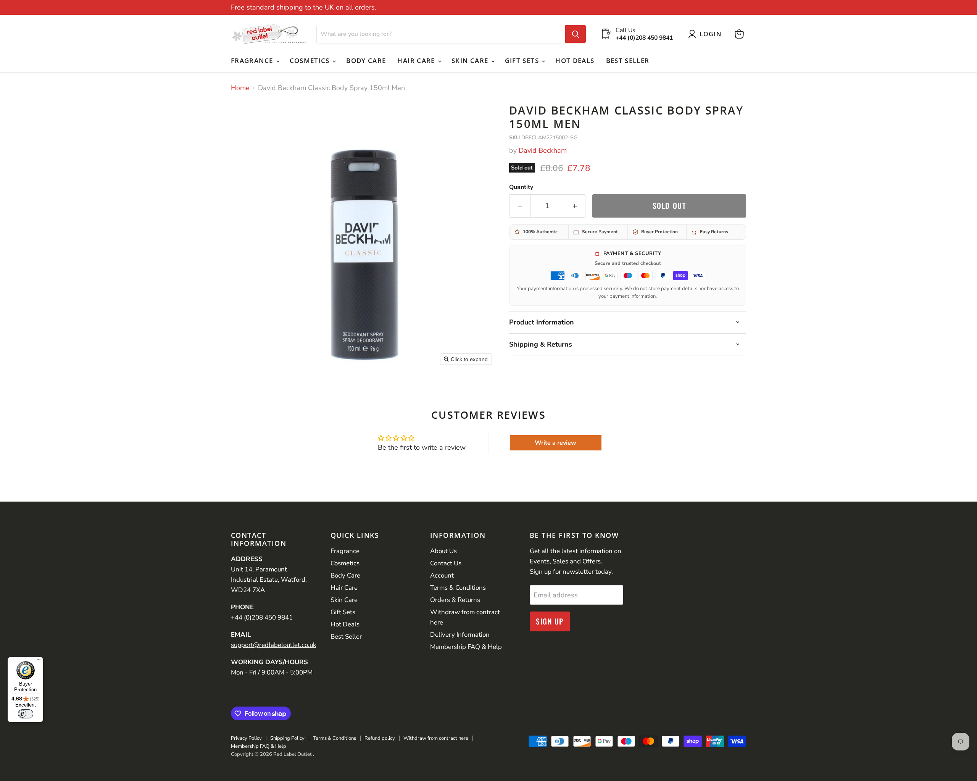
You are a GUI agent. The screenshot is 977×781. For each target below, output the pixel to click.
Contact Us (445, 563)
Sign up (550, 621)
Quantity (521, 187)
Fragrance (253, 60)
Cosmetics (311, 60)
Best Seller (628, 60)
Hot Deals (574, 60)
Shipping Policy (287, 738)
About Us (443, 551)
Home (240, 88)
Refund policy (379, 738)
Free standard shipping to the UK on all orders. (303, 7)
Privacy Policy (246, 738)
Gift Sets (523, 60)
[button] (706, 34)
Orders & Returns (455, 599)
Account (442, 575)
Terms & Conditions (458, 587)
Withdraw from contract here (435, 738)
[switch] (25, 713)
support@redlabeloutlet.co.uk (273, 645)
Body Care (366, 60)
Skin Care (470, 60)
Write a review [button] (555, 443)
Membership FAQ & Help (466, 646)
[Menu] (38, 661)
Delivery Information (460, 634)
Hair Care (417, 60)
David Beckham (543, 150)
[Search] (575, 34)
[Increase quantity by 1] (574, 205)
